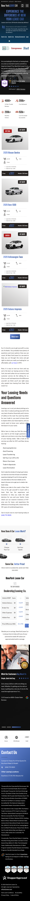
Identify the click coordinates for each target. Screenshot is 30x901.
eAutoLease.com (6, 889)
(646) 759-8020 (22, 5)
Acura (6, 741)
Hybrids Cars (11, 37)
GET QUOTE (22, 130)
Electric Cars (4, 37)
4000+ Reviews (18, 1)
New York (9, 5)
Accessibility (18, 892)
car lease (14, 363)
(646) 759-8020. (6, 515)
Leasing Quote (28, 430)
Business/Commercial (20, 37)
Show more (15, 337)
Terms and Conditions (7, 892)
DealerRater (24, 854)
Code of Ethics (14, 895)
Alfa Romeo (16, 741)
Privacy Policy (5, 895)
